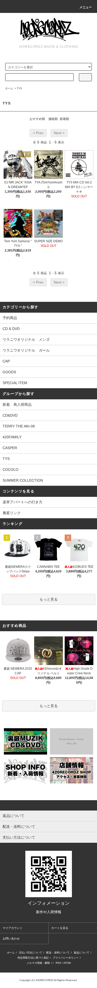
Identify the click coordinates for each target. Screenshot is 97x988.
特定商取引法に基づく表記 (33, 957)
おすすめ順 (37, 119)
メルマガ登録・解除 (38, 962)
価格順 (53, 119)
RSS (58, 962)
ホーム (9, 88)
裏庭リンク (12, 513)
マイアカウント (13, 927)
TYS (19, 88)
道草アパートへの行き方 (22, 502)
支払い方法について (30, 952)
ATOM (67, 962)
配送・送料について (58, 952)
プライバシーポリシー (66, 957)
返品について (81, 952)
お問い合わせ (11, 938)
